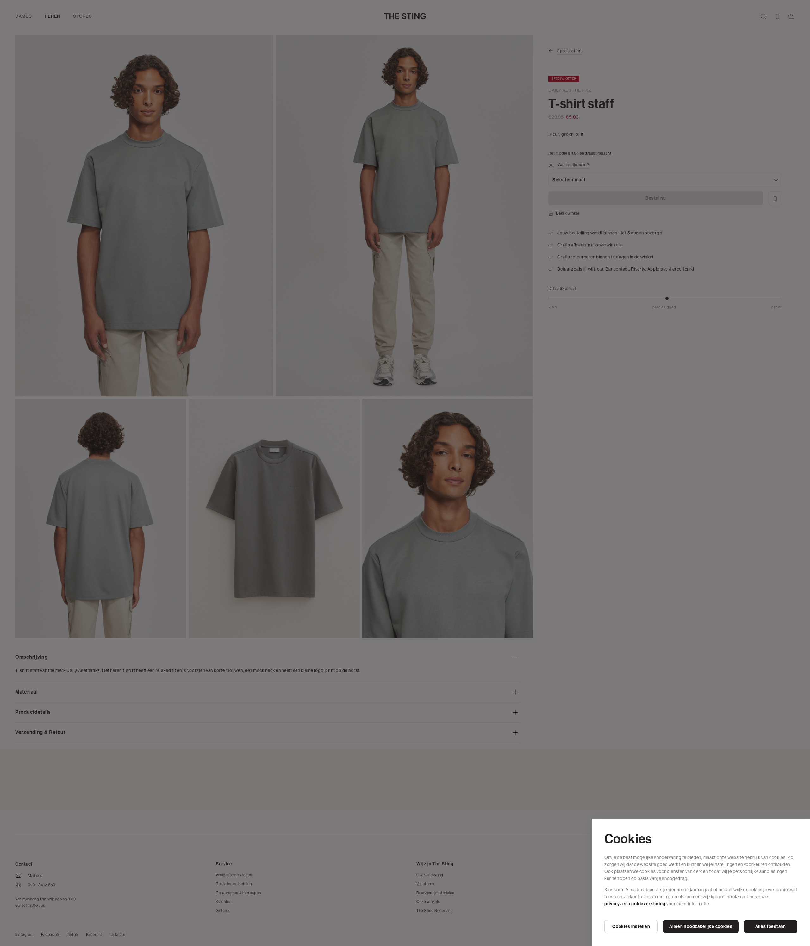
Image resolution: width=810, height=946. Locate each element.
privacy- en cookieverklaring (634, 903)
